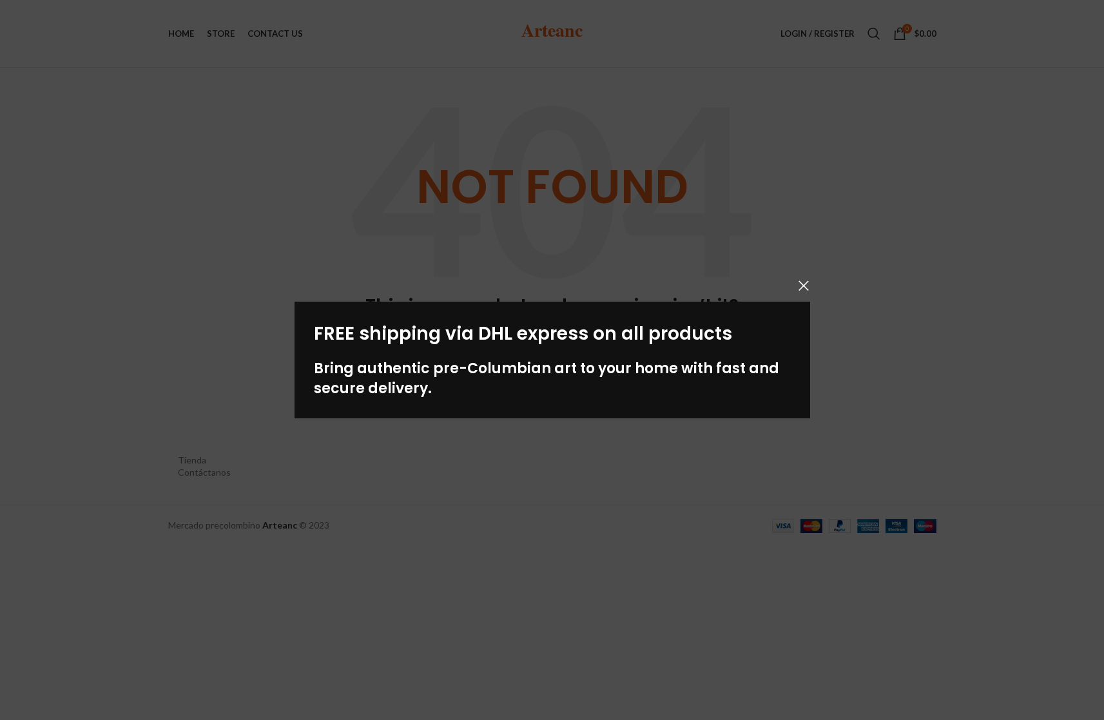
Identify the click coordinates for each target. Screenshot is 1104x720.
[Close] (804, 285)
